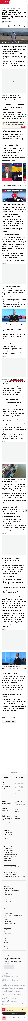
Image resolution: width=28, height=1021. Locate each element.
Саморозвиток (7, 921)
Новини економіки (9, 883)
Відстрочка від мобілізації (10, 874)
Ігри (16, 821)
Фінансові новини (8, 888)
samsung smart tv (16, 980)
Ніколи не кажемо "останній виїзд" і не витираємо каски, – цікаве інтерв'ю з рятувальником (12, 98)
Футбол (6, 942)
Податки (6, 892)
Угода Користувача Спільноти (19, 802)
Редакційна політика (6, 803)
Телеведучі (4, 808)
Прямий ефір (7, 836)
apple (16, 976)
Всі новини (7, 830)
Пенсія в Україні (8, 894)
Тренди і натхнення (8, 933)
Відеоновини (7, 838)
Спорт (5, 938)
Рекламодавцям (5, 810)
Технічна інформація (19, 806)
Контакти (17, 809)
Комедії (6, 906)
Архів (16, 816)
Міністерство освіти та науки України (13, 915)
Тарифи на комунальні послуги (11, 890)
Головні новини (8, 832)
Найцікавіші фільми (9, 901)
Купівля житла (7, 931)
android (6, 976)
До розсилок (9, 967)
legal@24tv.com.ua (18, 1001)
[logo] (6, 2)
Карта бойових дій (8, 850)
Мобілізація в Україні (10, 865)
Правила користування (7, 813)
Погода (5, 842)
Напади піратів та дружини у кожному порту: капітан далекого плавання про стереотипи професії (20, 6)
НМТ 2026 (6, 919)
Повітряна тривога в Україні (10, 854)
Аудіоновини (7, 840)
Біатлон (6, 946)
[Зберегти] (24, 26)
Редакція (4, 801)
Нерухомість (7, 928)
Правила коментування (20, 804)
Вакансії (17, 811)
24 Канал (4, 6)
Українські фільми (8, 903)
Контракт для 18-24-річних (10, 872)
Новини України (10, 6)
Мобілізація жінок (8, 870)
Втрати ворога (7, 860)
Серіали (6, 908)
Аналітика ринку (8, 929)
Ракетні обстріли (8, 848)
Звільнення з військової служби (11, 866)
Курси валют (7, 886)
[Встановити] (14, 1011)
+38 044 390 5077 (19, 777)
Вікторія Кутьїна (9, 21)
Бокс (5, 940)
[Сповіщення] (26, 2)
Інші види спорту (8, 948)
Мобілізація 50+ (7, 868)
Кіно (5, 899)
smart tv (6, 980)
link (15, 783)
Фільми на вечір (8, 905)
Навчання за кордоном (9, 923)
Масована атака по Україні (10, 856)
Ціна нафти (6, 884)
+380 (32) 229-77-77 (10, 1000)
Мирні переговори (8, 852)
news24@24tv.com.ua (7, 777)
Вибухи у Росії (7, 858)
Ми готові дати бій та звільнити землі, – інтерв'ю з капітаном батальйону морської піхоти (12, 559)
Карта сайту (17, 818)
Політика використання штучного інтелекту (7, 819)
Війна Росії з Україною (10, 846)
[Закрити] (25, 1009)
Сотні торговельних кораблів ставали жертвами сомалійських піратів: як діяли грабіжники (13, 255)
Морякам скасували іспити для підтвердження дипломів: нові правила (13, 381)
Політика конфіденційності (6, 816)
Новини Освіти (8, 913)
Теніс (5, 944)
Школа (5, 917)
